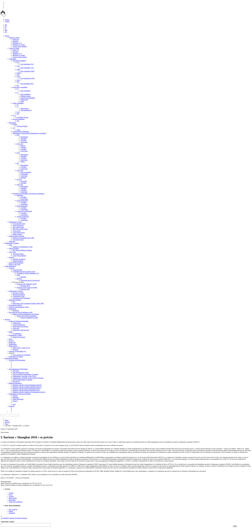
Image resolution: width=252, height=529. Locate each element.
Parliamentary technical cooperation (20, 394)
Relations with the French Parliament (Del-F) (27, 388)
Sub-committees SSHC (27, 71)
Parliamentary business (12, 243)
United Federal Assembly (16, 236)
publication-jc (24, 108)
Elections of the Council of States (27, 287)
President (15, 41)
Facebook (11, 518)
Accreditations (17, 333)
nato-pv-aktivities (25, 172)
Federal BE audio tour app (21, 330)
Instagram (24, 518)
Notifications (13, 344)
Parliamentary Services (16, 291)
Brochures (16, 310)
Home (7, 420)
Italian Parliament (22, 206)
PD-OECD (16, 381)
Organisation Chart (18, 296)
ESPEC (19, 73)
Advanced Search (18, 239)
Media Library (13, 346)
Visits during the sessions (20, 326)
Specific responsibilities (27, 98)
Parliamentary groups (15, 222)
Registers (11, 406)
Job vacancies (13, 509)
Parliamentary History (15, 305)
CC (18, 92)
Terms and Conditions (15, 502)
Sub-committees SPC (27, 83)
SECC (19, 80)
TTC (18, 75)
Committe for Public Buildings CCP (28, 273)
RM (6, 30)
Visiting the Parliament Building (19, 321)
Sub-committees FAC (27, 64)
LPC (18, 121)
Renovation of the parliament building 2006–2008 (28, 303)
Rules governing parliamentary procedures (26, 314)
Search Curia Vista (14, 264)
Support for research (19, 337)
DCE (18, 153)
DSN (18, 275)
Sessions (11, 257)
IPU (18, 163)
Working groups (25, 96)
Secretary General (18, 293)
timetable (23, 177)
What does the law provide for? (30, 280)
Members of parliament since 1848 (23, 238)
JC (17, 107)
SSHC (19, 69)
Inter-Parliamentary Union (21, 372)
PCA (14, 115)
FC (18, 89)
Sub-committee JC (26, 110)
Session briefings (18, 261)
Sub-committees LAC (27, 68)
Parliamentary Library (15, 335)
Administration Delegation (21, 131)
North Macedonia (18, 399)
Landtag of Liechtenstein (24, 211)
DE (6, 25)
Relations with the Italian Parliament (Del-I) (26, 390)
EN (6, 32)
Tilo (14, 302)
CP (18, 105)
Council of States (14, 48)
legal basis (23, 181)
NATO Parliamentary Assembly (22, 380)
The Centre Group (18, 227)
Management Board (19, 294)
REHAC (19, 278)
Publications (24, 99)
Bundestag (20, 195)
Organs (7, 36)
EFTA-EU (20, 144)
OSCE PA (20, 185)
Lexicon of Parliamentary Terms (19, 307)
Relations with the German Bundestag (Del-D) (27, 385)
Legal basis (23, 142)
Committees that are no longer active (24, 271)
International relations (11, 358)
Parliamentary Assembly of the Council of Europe (28, 378)
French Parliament (22, 200)
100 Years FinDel (22, 126)
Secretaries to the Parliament (21, 298)
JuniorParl (12, 513)
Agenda (11, 496)
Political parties (17, 234)
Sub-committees (25, 91)
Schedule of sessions (19, 259)
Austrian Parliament (23, 216)
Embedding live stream (16, 356)
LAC (18, 66)
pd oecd (19, 179)
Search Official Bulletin (16, 263)
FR (6, 26)
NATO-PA (20, 170)
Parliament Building (15, 300)
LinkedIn (5, 518)
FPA (18, 135)
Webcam (15, 349)
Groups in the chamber (20, 46)
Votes (10, 245)
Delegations (12, 122)
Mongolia (16, 397)
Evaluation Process (22, 117)
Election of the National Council (27, 284)
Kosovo (15, 401)
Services (7, 319)
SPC (18, 82)
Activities (23, 140)
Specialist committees (19, 60)
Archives (11, 268)
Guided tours (17, 323)
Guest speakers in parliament (21, 355)
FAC (18, 62)
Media (11, 332)
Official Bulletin (14, 248)
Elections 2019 (25, 286)
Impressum (12, 500)
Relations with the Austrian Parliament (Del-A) (27, 387)
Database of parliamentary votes (22, 247)
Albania (15, 395)
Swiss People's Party (19, 224)
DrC (18, 114)
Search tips (12, 342)
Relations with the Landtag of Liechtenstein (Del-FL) (29, 392)
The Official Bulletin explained (22, 250)
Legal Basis (24, 199)
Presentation (24, 137)
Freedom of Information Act (17, 351)
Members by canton (19, 44)
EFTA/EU (16, 371)
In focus (11, 341)
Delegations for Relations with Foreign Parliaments (28, 193)
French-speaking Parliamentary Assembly (25, 374)
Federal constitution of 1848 (29, 317)
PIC (18, 85)
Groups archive (17, 270)
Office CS (16, 50)
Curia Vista (12, 252)
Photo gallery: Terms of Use (21, 348)
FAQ (14, 404)
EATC (19, 76)
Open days (16, 328)
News (10, 339)
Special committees (19, 119)
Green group (16, 231)
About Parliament (10, 266)
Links (22, 101)
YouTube (18, 518)
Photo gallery (13, 498)
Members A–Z (17, 43)
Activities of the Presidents (17, 360)
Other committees (18, 103)
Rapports (23, 277)
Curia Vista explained (19, 255)
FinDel (15, 124)
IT (5, 28)
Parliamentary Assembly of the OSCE (24, 376)
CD (14, 128)
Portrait (22, 146)
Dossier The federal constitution (26, 316)
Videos (22, 161)
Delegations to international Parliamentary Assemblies (29, 133)
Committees (12, 59)
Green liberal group (19, 232)
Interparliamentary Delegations (18, 369)
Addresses (12, 241)
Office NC (16, 39)
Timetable (23, 138)
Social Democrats (18, 225)
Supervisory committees (20, 87)
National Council (14, 37)
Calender (23, 147)
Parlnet (7, 20)
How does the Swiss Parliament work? (21, 312)
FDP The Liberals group (20, 229)
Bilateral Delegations (15, 383)
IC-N (18, 112)
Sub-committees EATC (27, 78)
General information (19, 325)
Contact (7, 21)
